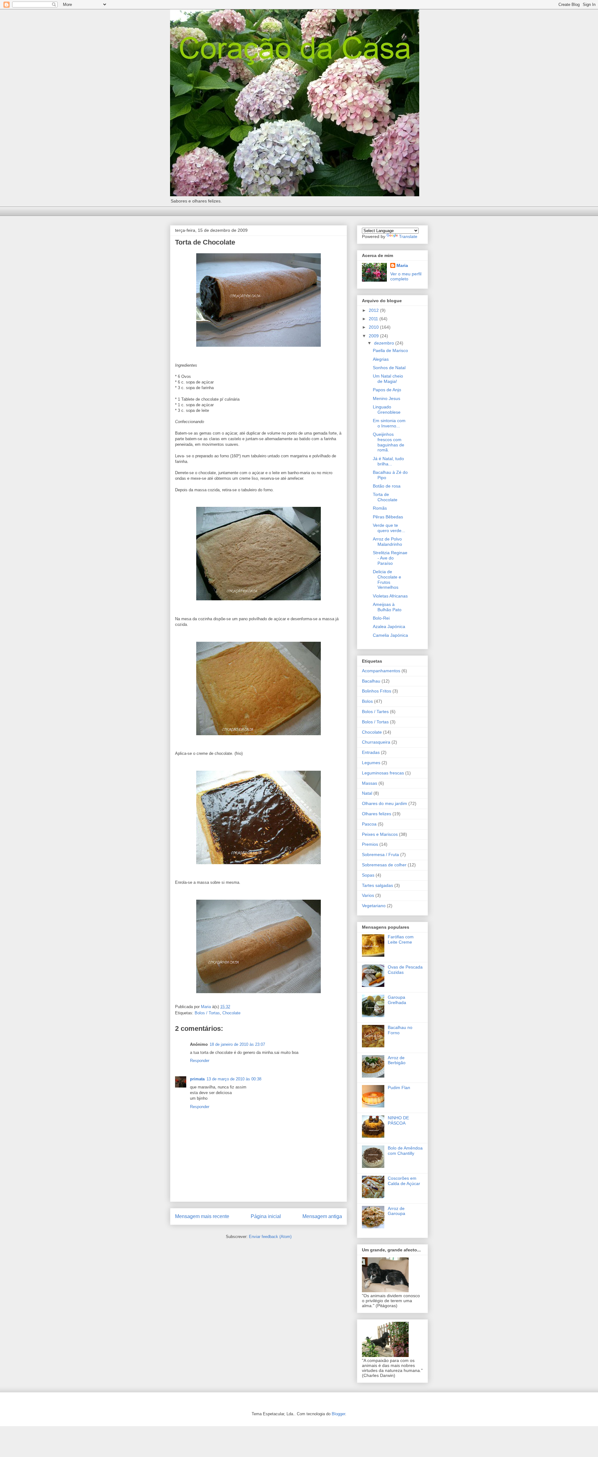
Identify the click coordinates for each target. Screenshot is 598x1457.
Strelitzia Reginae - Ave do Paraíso (390, 558)
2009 (374, 335)
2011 (374, 318)
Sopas (368, 875)
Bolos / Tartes (375, 711)
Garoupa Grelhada (397, 1000)
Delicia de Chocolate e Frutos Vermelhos (387, 579)
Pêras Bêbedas (388, 516)
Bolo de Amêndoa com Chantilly (405, 1150)
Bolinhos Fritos (376, 690)
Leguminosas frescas (383, 772)
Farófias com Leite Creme (401, 939)
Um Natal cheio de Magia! (388, 379)
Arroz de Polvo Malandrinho (387, 541)
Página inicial (266, 1216)
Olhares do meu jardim (384, 803)
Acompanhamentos (381, 670)
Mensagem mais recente (202, 1216)
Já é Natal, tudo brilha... (388, 461)
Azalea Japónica (389, 626)
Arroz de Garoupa (396, 1211)
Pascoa (369, 823)
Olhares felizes (376, 813)
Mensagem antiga (322, 1216)
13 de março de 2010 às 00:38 (233, 1079)
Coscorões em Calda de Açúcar (404, 1181)
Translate (408, 236)
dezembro (384, 342)
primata (197, 1079)
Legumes (371, 762)
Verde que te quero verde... (389, 528)
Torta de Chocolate (385, 497)
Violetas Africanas (390, 595)
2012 (374, 310)
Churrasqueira (376, 742)
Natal (367, 793)
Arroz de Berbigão (397, 1060)
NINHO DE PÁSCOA (398, 1120)
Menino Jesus (386, 398)
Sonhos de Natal (389, 367)
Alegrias (381, 359)
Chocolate (231, 1013)
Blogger (338, 1414)
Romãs (380, 508)
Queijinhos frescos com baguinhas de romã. (388, 442)
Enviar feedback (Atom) (270, 1236)
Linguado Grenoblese (387, 409)
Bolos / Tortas (207, 1013)
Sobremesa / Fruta (380, 854)
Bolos (367, 701)
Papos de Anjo (387, 389)
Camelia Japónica (390, 635)
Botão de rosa (387, 485)
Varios (368, 895)
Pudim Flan (399, 1087)
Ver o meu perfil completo (405, 276)
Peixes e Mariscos (380, 834)
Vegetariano (374, 905)
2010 (374, 327)
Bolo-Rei (381, 618)
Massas (369, 783)
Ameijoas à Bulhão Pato (387, 607)
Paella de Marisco (390, 350)
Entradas (371, 752)
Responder (199, 1060)
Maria (402, 265)
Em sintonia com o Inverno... (389, 423)
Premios (370, 844)
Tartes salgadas (377, 885)
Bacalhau (371, 681)
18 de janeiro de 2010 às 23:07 (237, 1044)
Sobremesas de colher (384, 864)
